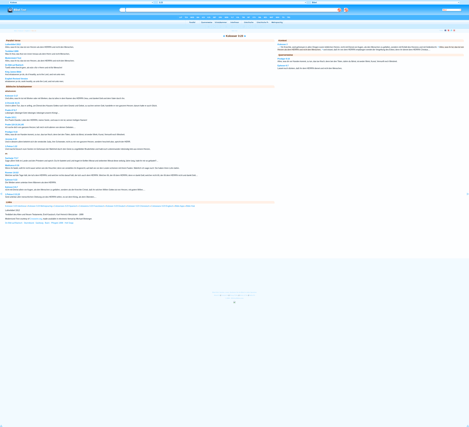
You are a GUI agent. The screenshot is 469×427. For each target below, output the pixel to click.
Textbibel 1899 (11, 51)
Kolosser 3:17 (11, 96)
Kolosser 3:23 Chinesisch (138, 206)
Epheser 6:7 (283, 66)
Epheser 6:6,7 (11, 187)
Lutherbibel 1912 (13, 44)
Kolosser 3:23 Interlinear (15, 206)
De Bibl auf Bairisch (14, 65)
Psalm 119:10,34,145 (14, 125)
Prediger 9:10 (11, 132)
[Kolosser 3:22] (3, 199)
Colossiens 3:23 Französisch (91, 206)
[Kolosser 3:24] (466, 199)
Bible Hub (190, 206)
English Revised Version (16, 79)
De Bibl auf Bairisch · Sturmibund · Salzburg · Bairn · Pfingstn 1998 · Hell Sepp (39, 223)
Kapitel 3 (27, 31)
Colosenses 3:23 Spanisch (65, 206)
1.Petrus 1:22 (11, 146)
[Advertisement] (234, 243)
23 (438, 47)
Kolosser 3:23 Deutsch (116, 206)
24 (322, 49)
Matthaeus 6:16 (12, 165)
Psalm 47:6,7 (11, 110)
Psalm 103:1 (10, 117)
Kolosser (21, 31)
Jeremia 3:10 (11, 139)
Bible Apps (179, 206)
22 (280, 47)
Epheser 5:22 (11, 180)
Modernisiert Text (13, 58)
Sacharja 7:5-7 (11, 158)
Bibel (15, 31)
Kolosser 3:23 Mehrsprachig (40, 206)
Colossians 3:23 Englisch (162, 206)
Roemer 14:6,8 (11, 173)
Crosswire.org (36, 219)
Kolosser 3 (282, 44)
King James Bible (13, 72)
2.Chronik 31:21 (12, 103)
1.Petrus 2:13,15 (12, 194)
